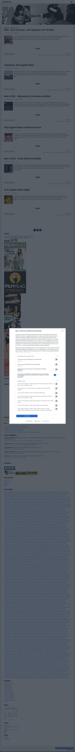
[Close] (62, 331)
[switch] (56, 359)
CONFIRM (27, 416)
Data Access (37, 421)
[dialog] (37, 376)
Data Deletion (29, 421)
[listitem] (37, 356)
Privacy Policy (46, 421)
